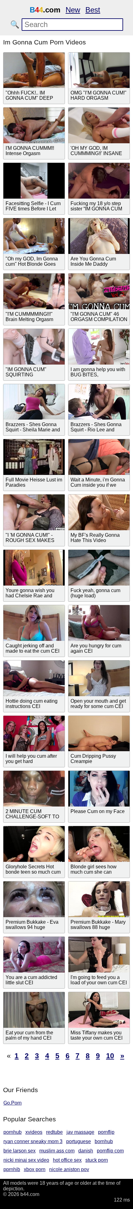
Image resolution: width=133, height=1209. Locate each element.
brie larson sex (19, 1150)
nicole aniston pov (69, 1169)
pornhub (12, 1132)
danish (85, 1150)
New (73, 10)
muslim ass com (57, 1150)
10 (110, 1056)
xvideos (33, 1132)
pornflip (106, 1132)
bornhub (104, 1141)
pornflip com (110, 1150)
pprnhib (11, 1169)
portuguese (78, 1141)
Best (92, 10)
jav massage (80, 1132)
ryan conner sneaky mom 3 (32, 1141)
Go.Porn (12, 1103)
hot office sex (67, 1160)
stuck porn (96, 1160)
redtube (54, 1132)
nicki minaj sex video (26, 1160)
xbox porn (34, 1169)
